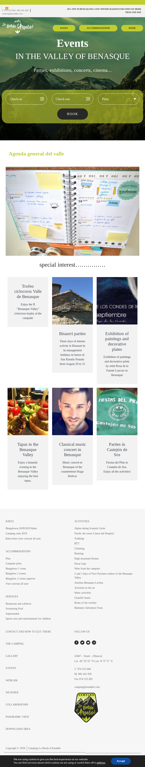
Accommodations (18, 551)
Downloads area (18, 728)
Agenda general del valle (36, 154)
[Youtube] (88, 642)
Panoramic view (17, 716)
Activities (81, 521)
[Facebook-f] (76, 642)
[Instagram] (94, 642)
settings (101, 763)
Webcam (11, 680)
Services (12, 596)
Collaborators (17, 704)
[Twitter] (82, 642)
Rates (10, 521)
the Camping (15, 643)
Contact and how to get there (28, 631)
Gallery (12, 655)
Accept (121, 761)
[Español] (7, 8)
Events (11, 668)
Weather (12, 692)
